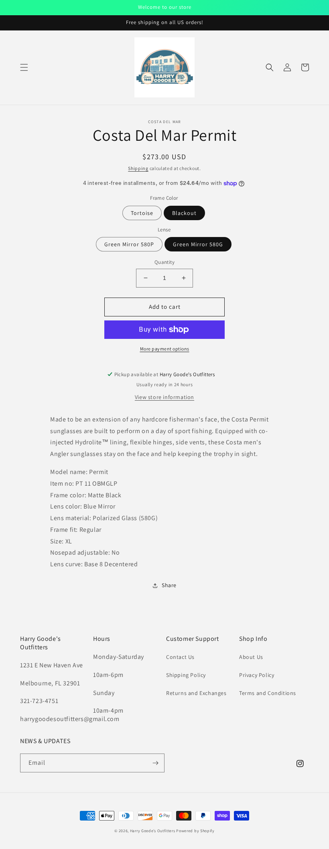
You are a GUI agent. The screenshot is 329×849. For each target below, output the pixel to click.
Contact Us (180, 657)
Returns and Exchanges (196, 693)
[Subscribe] (155, 763)
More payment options (164, 349)
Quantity (164, 262)
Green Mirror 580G (198, 244)
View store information (164, 397)
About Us (251, 657)
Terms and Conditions (267, 693)
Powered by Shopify (195, 830)
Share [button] (169, 585)
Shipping (138, 168)
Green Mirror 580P (129, 244)
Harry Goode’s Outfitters (152, 830)
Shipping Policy (186, 675)
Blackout (184, 213)
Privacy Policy (256, 675)
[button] (24, 67)
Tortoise (142, 213)
